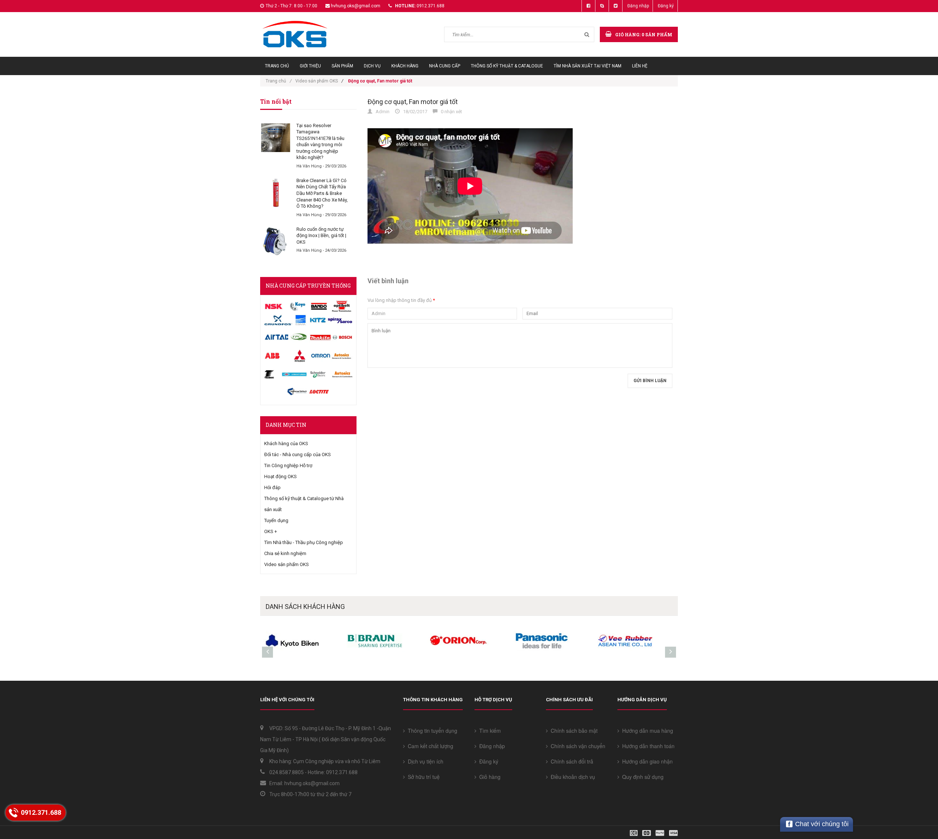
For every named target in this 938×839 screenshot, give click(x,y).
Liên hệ (639, 66)
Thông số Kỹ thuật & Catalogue (507, 66)
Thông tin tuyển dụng (431, 730)
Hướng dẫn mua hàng (646, 730)
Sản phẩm (342, 66)
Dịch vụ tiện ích (424, 761)
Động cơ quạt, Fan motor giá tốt (413, 102)
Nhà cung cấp (444, 66)
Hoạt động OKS (280, 476)
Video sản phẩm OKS (316, 81)
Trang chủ (277, 66)
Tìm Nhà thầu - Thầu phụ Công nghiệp (303, 542)
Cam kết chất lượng (429, 746)
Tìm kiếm (488, 730)
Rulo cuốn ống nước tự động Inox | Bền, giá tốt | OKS (321, 235)
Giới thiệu (310, 66)
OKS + (270, 531)
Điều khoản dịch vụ (571, 776)
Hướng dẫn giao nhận (646, 761)
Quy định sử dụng (641, 776)
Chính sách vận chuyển (576, 746)
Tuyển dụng (276, 520)
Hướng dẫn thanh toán (647, 746)
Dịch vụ (372, 66)
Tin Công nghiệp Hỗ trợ (288, 465)
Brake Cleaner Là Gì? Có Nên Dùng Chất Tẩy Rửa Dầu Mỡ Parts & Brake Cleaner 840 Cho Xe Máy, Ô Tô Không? (322, 193)
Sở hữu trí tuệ (422, 776)
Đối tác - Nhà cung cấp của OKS (297, 454)
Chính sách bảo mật (573, 730)
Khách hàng (404, 66)
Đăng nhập (638, 5)
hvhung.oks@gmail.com (355, 5)
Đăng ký (666, 5)
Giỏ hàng (488, 776)
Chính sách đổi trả (570, 761)
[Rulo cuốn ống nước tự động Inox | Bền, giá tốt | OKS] (275, 241)
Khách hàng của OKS (286, 443)
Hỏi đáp (272, 487)
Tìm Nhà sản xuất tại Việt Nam (587, 66)
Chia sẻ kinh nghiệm (285, 553)
